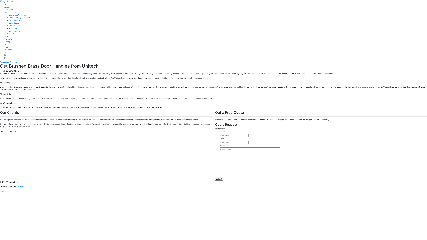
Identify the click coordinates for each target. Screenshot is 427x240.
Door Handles (14, 25)
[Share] (3, 191)
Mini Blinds (13, 33)
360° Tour (8, 9)
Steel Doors (14, 23)
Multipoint (13, 28)
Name (222, 131)
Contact (7, 52)
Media (7, 47)
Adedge (21, 186)
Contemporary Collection (19, 17)
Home (6, 4)
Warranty (8, 39)
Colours (7, 36)
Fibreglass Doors (16, 20)
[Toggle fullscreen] (5, 191)
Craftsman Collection (18, 15)
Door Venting (14, 31)
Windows (8, 49)
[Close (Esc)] (1, 191)
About (7, 7)
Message (224, 145)
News (6, 44)
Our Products (10, 12)
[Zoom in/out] (8, 191)
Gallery (7, 41)
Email (222, 138)
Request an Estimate (8, 62)
